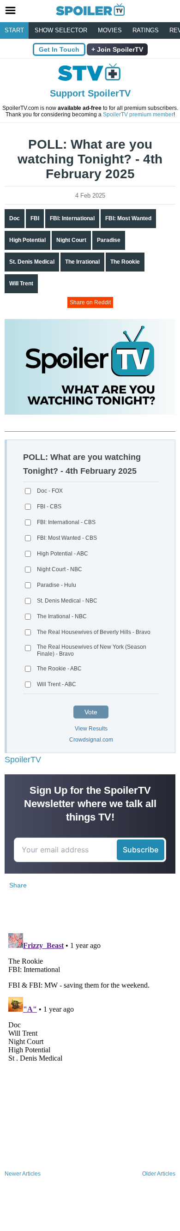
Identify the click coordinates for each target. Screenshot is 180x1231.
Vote (90, 712)
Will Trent (21, 283)
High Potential (27, 240)
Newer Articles (23, 1174)
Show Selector (61, 30)
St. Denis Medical (31, 262)
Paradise (108, 240)
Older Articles (158, 1174)
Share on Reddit (90, 302)
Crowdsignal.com (91, 739)
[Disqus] (90, 1044)
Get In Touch (59, 49)
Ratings (145, 30)
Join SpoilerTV (119, 49)
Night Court (71, 240)
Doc (14, 218)
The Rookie (125, 262)
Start (14, 30)
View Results (91, 728)
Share (18, 885)
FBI (34, 218)
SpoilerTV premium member (138, 114)
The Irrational (82, 262)
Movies (110, 30)
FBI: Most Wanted (128, 218)
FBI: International (72, 218)
